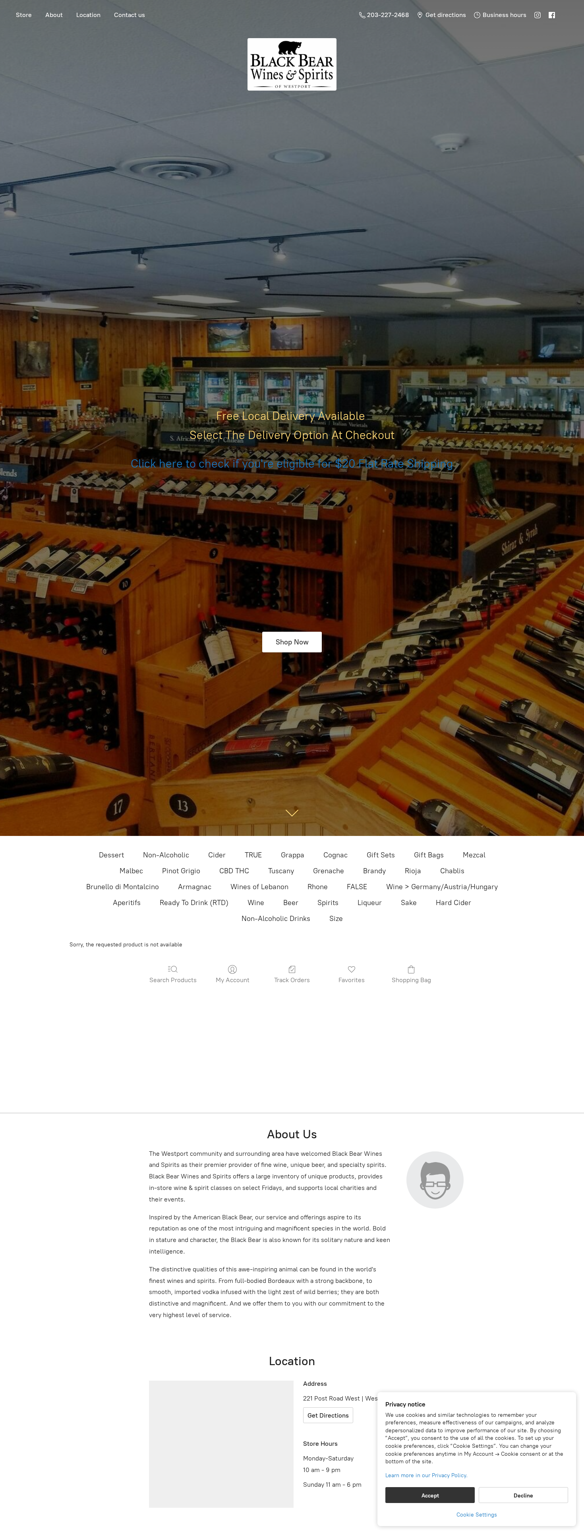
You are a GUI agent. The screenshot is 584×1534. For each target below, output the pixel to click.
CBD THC (234, 871)
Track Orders (292, 980)
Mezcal (474, 855)
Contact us (129, 15)
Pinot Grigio (181, 871)
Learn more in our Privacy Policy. (426, 1475)
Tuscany (281, 871)
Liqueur (370, 902)
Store (24, 15)
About (54, 15)
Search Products (173, 980)
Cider (217, 855)
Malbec (131, 871)
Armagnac (194, 886)
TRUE (253, 855)
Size (336, 918)
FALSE (357, 886)
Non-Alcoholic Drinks (276, 918)
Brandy (374, 871)
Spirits (327, 902)
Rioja (413, 871)
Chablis (452, 871)
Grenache (328, 871)
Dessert (111, 855)
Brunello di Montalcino (122, 886)
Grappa (292, 855)
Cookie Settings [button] (476, 1514)
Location (88, 15)
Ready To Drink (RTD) (194, 902)
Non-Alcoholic (166, 855)
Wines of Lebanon (259, 886)
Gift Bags (429, 855)
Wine (256, 902)
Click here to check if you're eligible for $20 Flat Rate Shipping (292, 463)
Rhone (317, 886)
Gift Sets (381, 855)
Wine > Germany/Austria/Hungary (442, 886)
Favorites (351, 980)
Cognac (335, 855)
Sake (409, 902)
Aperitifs (127, 902)
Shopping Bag (411, 980)
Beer (290, 902)
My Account (232, 980)
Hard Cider (453, 902)
